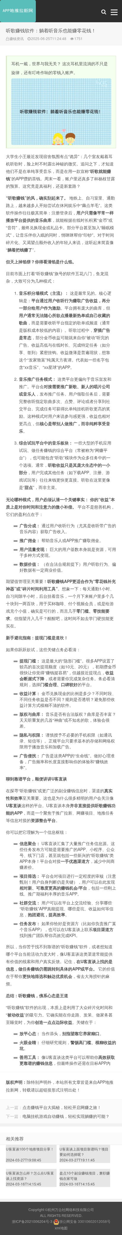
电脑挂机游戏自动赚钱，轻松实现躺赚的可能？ (66, 1116)
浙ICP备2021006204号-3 (32, 1221)
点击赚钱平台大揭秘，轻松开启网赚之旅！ (62, 1107)
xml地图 (61, 1227)
